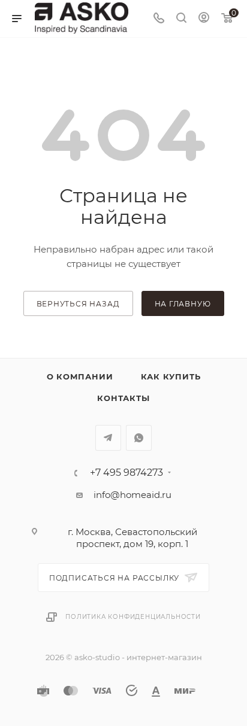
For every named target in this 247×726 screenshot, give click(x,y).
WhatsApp (139, 438)
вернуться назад (78, 303)
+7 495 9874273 (126, 473)
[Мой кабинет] (203, 19)
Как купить (171, 376)
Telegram (108, 438)
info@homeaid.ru (132, 494)
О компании (80, 376)
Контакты (123, 398)
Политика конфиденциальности (133, 617)
